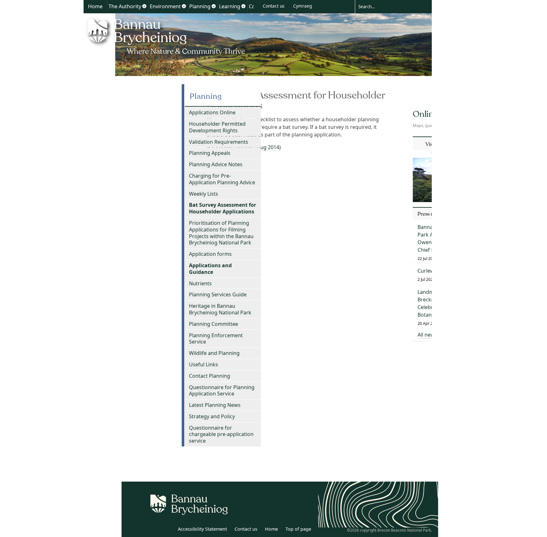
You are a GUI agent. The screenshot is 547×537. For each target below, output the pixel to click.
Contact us (274, 6)
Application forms (210, 253)
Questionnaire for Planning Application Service (222, 390)
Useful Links (203, 364)
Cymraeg (302, 6)
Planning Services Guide (218, 294)
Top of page (298, 529)
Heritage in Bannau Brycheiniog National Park (220, 309)
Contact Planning (209, 375)
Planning (200, 6)
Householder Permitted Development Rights (217, 127)
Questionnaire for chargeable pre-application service (221, 434)
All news (427, 334)
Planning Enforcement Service (216, 338)
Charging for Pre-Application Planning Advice (222, 179)
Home (95, 6)
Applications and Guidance (210, 268)
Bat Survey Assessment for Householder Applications (222, 208)
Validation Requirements (218, 141)
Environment (165, 6)
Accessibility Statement (202, 529)
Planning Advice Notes (215, 164)
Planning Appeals (209, 152)
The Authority (125, 6)
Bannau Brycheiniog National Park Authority (167, 36)
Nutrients (200, 283)
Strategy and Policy (212, 416)
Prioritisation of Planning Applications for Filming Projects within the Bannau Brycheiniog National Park (221, 232)
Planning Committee (213, 323)
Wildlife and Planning (214, 353)
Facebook (168, 530)
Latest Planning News (215, 404)
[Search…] (388, 6)
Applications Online (212, 112)
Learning (229, 6)
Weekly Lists (203, 193)
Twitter (154, 530)
